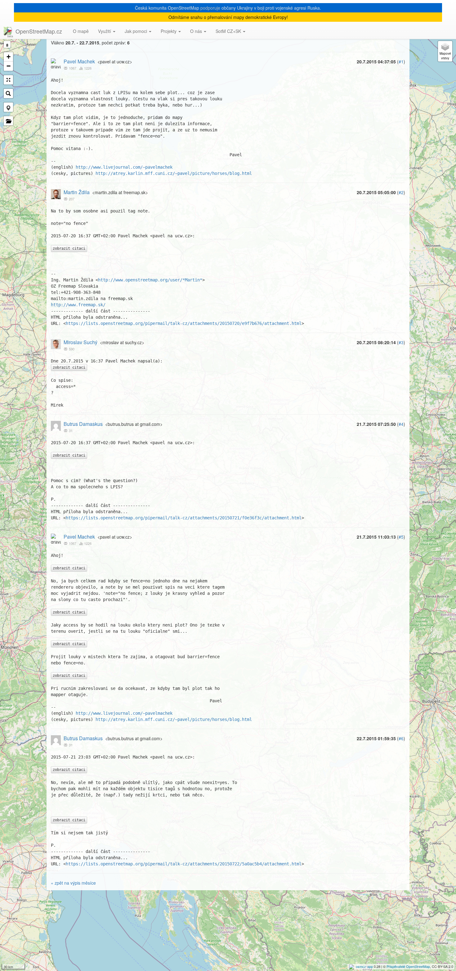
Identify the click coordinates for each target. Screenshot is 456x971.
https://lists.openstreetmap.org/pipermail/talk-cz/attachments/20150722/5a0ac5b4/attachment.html (184, 863)
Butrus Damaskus (83, 423)
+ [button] (9, 57)
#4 (401, 424)
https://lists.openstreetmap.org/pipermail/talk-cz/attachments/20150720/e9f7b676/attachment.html (184, 323)
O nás (196, 31)
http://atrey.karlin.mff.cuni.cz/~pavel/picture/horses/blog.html (174, 173)
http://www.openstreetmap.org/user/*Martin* (150, 279)
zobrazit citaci (69, 248)
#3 (401, 342)
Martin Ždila (77, 192)
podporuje (210, 8)
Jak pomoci (136, 31)
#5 (401, 537)
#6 (401, 738)
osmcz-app (364, 966)
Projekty (169, 31)
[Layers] (445, 51)
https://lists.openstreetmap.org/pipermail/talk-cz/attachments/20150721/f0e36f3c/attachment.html (184, 517)
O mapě (81, 31)
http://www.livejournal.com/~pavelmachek (124, 167)
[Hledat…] (8, 93)
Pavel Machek (79, 61)
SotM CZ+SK (229, 31)
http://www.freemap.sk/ (78, 304)
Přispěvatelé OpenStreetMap (408, 966)
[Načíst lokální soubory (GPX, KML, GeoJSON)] (8, 120)
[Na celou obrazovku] (8, 79)
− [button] (9, 66)
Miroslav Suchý (80, 342)
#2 (401, 192)
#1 (401, 61)
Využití (105, 31)
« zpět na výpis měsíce (73, 883)
